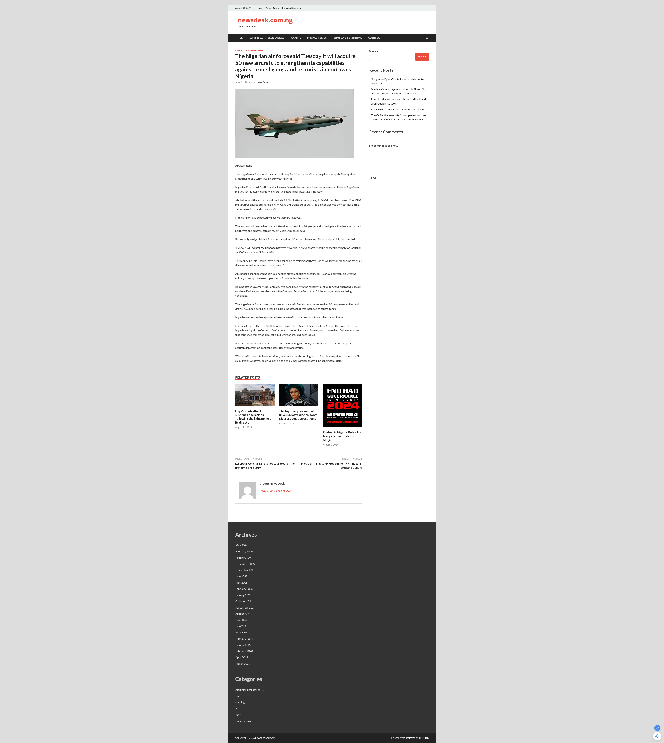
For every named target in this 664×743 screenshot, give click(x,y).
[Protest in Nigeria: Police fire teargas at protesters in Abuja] (342, 406)
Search (373, 50)
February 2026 (244, 551)
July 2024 (241, 620)
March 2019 (242, 663)
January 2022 (243, 644)
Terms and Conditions (292, 8)
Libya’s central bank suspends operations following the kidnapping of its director (254, 416)
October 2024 (243, 601)
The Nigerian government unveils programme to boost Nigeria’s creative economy (298, 414)
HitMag (424, 737)
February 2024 (244, 638)
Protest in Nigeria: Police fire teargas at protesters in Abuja (342, 436)
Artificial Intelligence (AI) (267, 38)
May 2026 (241, 545)
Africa (238, 50)
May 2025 (241, 582)
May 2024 (241, 632)
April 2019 (241, 657)
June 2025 (241, 576)
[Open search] (427, 38)
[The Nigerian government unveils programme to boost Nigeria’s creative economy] (299, 396)
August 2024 (243, 613)
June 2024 (241, 626)
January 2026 (243, 557)
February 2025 (244, 588)
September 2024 (245, 607)
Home (260, 8)
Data (238, 695)
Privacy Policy (272, 8)
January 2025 (243, 595)
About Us (374, 38)
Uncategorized (244, 720)
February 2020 (244, 651)
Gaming (296, 38)
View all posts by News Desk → (277, 490)
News (260, 50)
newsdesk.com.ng (265, 20)
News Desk (262, 82)
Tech (241, 38)
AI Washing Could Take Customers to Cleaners (398, 109)
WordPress (409, 737)
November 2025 (245, 570)
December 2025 (245, 563)
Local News (250, 50)
